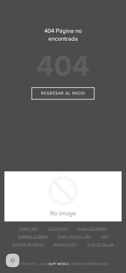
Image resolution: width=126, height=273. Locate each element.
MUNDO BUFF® (65, 245)
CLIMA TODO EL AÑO (74, 237)
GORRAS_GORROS (33, 237)
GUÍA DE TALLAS (100, 245)
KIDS (104, 237)
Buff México (59, 264)
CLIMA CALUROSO (92, 229)
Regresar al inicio (63, 93)
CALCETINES (57, 229)
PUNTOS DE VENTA (28, 245)
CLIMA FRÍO (28, 229)
